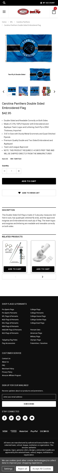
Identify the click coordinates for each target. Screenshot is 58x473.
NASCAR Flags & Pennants (12, 330)
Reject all (22, 468)
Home (4, 22)
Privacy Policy (7, 372)
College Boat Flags (37, 323)
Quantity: (5, 166)
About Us (5, 362)
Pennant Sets (35, 330)
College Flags (35, 309)
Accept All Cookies (42, 468)
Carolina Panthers (23, 22)
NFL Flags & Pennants (10, 316)
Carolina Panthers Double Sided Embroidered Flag (22, 25)
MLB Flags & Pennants (10, 320)
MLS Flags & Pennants (10, 333)
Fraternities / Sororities (38, 343)
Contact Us (6, 359)
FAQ (3, 365)
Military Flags (35, 336)
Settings (8, 468)
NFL (11, 22)
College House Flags (38, 316)
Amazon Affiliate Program (11, 375)
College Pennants (37, 313)
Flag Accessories (8, 343)
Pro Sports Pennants (9, 313)
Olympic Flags (35, 340)
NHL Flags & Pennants (10, 323)
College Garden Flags (38, 320)
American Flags (36, 333)
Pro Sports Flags (8, 309)
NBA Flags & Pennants (10, 326)
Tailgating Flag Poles (9, 340)
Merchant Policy (8, 369)
